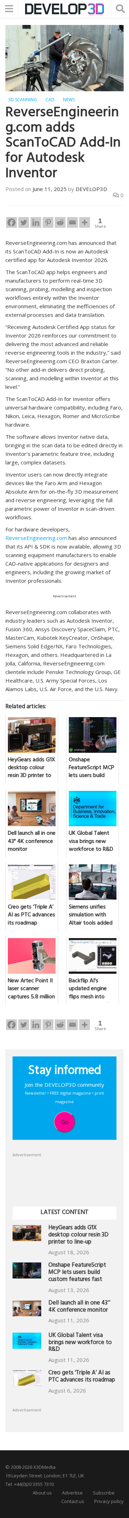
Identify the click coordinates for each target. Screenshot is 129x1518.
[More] (84, 222)
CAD (50, 100)
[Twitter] (23, 222)
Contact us (72, 1501)
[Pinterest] (48, 222)
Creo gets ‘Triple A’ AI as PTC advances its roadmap (81, 1377)
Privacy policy (109, 1501)
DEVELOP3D (91, 188)
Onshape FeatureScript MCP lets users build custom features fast (77, 1273)
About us (42, 1492)
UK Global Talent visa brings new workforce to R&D (80, 1343)
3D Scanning (22, 100)
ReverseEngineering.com (36, 537)
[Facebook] (11, 222)
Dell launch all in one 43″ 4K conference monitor (79, 1307)
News (69, 100)
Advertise (72, 1492)
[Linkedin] (35, 222)
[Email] (72, 222)
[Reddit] (60, 222)
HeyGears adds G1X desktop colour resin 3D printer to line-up (78, 1235)
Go (64, 1122)
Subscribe (104, 1492)
